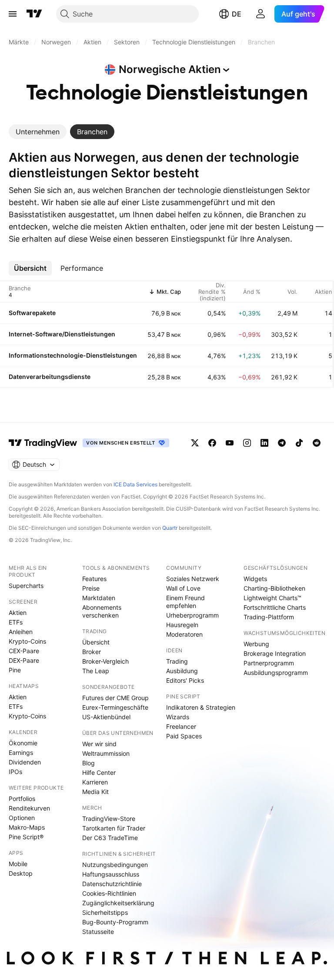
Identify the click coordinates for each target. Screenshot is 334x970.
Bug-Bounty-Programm (115, 922)
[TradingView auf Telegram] (282, 443)
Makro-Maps (27, 827)
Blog (88, 763)
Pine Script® (26, 836)
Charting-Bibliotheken (274, 588)
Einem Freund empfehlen (185, 601)
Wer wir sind (99, 743)
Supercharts (26, 585)
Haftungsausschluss (110, 874)
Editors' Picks (185, 680)
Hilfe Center (99, 772)
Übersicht (96, 642)
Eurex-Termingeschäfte (115, 707)
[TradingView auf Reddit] (317, 443)
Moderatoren (184, 634)
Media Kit (95, 791)
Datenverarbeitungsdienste (49, 376)
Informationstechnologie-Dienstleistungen (73, 355)
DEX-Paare (24, 660)
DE (236, 14)
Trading (177, 661)
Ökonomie (23, 743)
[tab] (38, 131)
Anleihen (21, 631)
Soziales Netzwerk (192, 578)
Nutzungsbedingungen (115, 864)
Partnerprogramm (269, 663)
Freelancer (181, 726)
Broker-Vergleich (105, 661)
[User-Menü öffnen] (260, 14)
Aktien (18, 612)
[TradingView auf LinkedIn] (264, 443)
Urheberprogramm (192, 615)
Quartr (169, 528)
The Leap (95, 670)
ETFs (16, 622)
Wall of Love (183, 588)
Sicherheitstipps (105, 912)
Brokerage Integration (275, 653)
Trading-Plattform (269, 617)
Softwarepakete (32, 312)
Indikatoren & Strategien (200, 707)
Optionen (22, 817)
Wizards (177, 717)
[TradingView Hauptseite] (34, 14)
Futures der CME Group (115, 697)
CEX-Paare (24, 650)
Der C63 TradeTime (110, 837)
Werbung (256, 644)
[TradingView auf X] (195, 443)
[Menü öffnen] (12, 14)
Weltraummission (106, 753)
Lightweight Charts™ (272, 597)
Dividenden (25, 762)
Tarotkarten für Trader (113, 828)
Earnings (21, 752)
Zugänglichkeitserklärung (118, 903)
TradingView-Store (108, 818)
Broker (91, 651)
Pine (15, 670)
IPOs (15, 771)
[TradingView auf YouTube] (230, 443)
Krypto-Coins (27, 641)
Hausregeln (182, 624)
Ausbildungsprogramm (276, 672)
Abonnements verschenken (101, 611)
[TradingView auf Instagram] (247, 443)
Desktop (21, 873)
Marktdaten (98, 597)
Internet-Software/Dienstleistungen (62, 334)
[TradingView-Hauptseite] (43, 443)
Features (94, 578)
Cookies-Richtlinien (109, 893)
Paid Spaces (184, 736)
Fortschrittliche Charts (275, 607)
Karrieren (95, 782)
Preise (91, 588)
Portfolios (22, 798)
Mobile (18, 863)
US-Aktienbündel (106, 717)
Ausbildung (182, 670)
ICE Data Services (135, 484)
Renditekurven (29, 808)
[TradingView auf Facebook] (212, 443)
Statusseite (98, 931)
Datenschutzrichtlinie (112, 883)
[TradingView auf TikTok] (299, 443)
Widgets (255, 578)
